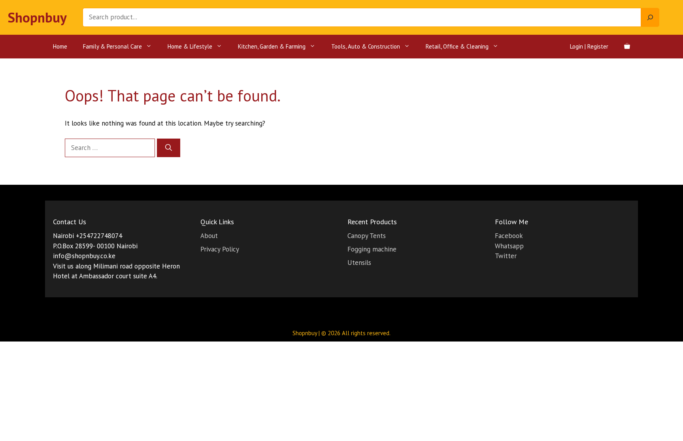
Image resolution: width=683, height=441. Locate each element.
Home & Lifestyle (190, 46)
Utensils (359, 262)
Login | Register (589, 46)
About (209, 235)
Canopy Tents (366, 235)
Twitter (506, 255)
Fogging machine (371, 249)
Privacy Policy (219, 249)
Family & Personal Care (112, 46)
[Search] (650, 17)
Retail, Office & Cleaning (457, 46)
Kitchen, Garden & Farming (272, 46)
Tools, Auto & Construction (365, 46)
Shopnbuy (37, 17)
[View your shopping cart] (627, 46)
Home (60, 46)
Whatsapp (509, 246)
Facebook (509, 235)
